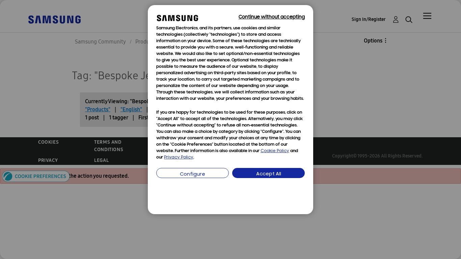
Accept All (268, 174)
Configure (192, 174)
